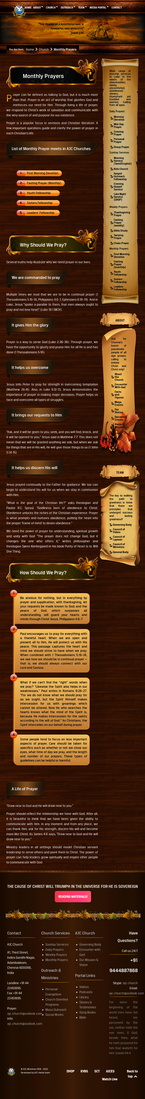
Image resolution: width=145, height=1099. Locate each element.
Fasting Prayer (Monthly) (44, 183)
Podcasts (85, 992)
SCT (97, 1071)
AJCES (110, 1071)
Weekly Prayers (118, 206)
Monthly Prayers (118, 248)
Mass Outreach (55, 1010)
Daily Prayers (117, 111)
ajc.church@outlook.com (24, 1013)
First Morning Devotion (42, 173)
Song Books (87, 1012)
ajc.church (130, 983)
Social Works (54, 1014)
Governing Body (90, 944)
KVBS (84, 1071)
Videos (84, 987)
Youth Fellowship (39, 193)
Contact (14, 933)
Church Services (55, 933)
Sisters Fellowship (39, 203)
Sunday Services (119, 152)
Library (84, 997)
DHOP (70, 1071)
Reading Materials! (73, 896)
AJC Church (85, 933)
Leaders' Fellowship (40, 213)
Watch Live (109, 1079)
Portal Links (85, 975)
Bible (82, 1017)
